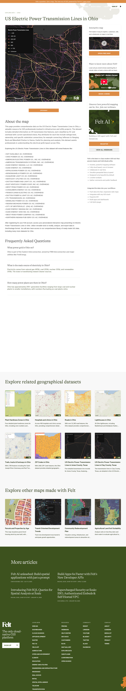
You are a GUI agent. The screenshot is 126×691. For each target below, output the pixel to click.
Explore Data (10, 12)
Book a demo (104, 94)
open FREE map (104, 53)
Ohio (18, 12)
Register (104, 144)
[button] (49, 6)
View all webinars (104, 150)
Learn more (86, 1)
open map (43, 110)
